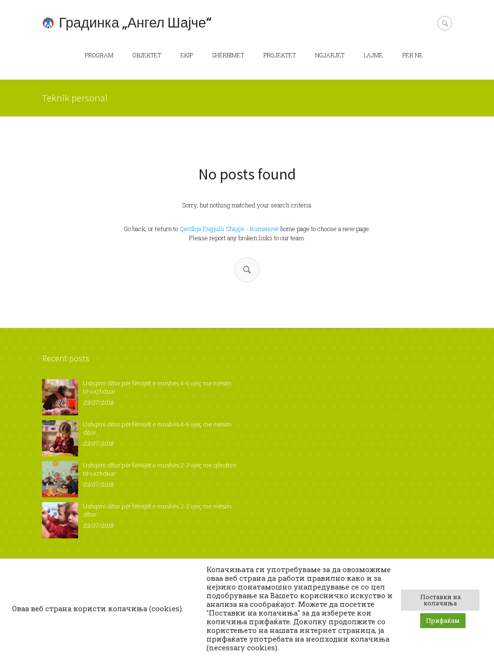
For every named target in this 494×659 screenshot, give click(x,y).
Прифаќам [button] (443, 620)
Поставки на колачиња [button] (440, 599)
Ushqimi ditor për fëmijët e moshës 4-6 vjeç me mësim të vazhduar (157, 387)
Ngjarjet (329, 55)
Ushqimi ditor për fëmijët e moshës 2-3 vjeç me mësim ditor (157, 510)
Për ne (412, 55)
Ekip (186, 55)
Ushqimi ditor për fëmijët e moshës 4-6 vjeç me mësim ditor (157, 428)
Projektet (279, 55)
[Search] (247, 270)
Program (99, 55)
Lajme (373, 55)
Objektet (147, 55)
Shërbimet (228, 55)
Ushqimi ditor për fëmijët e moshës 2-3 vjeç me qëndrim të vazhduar (159, 469)
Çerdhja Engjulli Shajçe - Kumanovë (229, 228)
